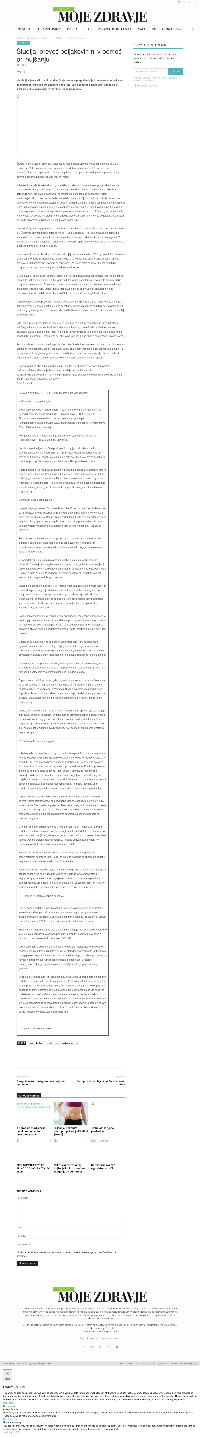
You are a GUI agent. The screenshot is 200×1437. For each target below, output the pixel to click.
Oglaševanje (162, 1363)
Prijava (176, 71)
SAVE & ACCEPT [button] (11, 1432)
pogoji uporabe (168, 78)
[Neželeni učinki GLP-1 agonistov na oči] (108, 1150)
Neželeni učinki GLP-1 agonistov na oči (104, 1166)
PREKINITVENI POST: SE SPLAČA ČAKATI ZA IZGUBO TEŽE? (33, 1168)
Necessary (11, 1406)
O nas (167, 29)
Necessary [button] (8, 1402)
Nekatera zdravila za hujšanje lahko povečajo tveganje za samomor (69, 1168)
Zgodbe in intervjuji (115, 29)
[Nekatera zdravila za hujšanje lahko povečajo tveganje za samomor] (71, 1150)
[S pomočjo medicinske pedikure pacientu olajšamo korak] (34, 1113)
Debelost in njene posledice (102, 1129)
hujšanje (39, 1043)
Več (179, 29)
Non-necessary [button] (11, 1419)
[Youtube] (194, 2)
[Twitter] (189, 2)
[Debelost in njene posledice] (108, 1113)
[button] (193, 29)
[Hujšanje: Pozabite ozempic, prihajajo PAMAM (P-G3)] (71, 1113)
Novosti (24, 29)
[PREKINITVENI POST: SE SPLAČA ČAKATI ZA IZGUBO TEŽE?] (34, 1150)
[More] (99, 1062)
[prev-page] (18, 1178)
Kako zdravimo (48, 29)
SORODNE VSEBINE (28, 1095)
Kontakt (129, 1363)
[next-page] (23, 1178)
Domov (20, 38)
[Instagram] (179, 2)
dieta (30, 1043)
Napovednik (148, 29)
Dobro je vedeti (80, 29)
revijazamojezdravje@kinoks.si (104, 1337)
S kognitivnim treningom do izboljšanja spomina (41, 1082)
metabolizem (52, 1043)
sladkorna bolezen (70, 1043)
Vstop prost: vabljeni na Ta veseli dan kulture (101, 1082)
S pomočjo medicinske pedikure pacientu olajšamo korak (31, 1131)
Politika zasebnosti (188, 1363)
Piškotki (174, 1363)
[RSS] (184, 2)
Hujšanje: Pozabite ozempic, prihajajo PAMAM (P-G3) (71, 1131)
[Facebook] (174, 2)
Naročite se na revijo (144, 1363)
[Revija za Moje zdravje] (100, 15)
